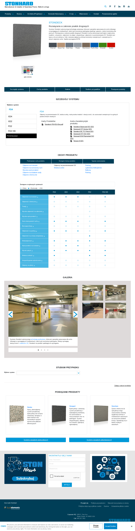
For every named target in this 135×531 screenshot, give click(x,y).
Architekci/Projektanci (34, 14)
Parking (88, 165)
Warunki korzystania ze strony (118, 503)
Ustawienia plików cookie (120, 506)
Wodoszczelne (59, 168)
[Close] (131, 526)
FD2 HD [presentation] (12, 131)
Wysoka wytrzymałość (30, 170)
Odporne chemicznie (30, 175)
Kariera (106, 506)
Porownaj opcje (12, 136)
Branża (19, 14)
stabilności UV (24, 343)
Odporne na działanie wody (32, 172)
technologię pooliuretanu (38, 339)
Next (75, 314)
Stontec (29, 407)
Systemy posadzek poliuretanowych (99, 440)
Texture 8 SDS (78, 141)
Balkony (88, 170)
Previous (10, 314)
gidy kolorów (28, 77)
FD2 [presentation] (10, 126)
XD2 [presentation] (10, 121)
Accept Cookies (110, 526)
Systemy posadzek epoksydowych (36, 440)
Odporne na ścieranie (30, 165)
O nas (71, 14)
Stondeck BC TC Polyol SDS (83, 131)
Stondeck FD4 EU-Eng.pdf (54, 124)
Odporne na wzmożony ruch (32, 168)
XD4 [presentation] (10, 116)
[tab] (21, 109)
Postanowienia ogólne (109, 14)
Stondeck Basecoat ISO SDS (83, 127)
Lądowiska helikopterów (93, 168)
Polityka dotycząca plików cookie (90, 506)
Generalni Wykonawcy (56, 14)
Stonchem (115, 406)
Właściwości (83, 14)
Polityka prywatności (98, 503)
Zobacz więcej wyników (122, 386)
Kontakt (96, 14)
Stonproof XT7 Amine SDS (82, 129)
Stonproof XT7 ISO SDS (81, 134)
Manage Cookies (96, 526)
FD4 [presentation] (11, 109)
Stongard (72, 406)
